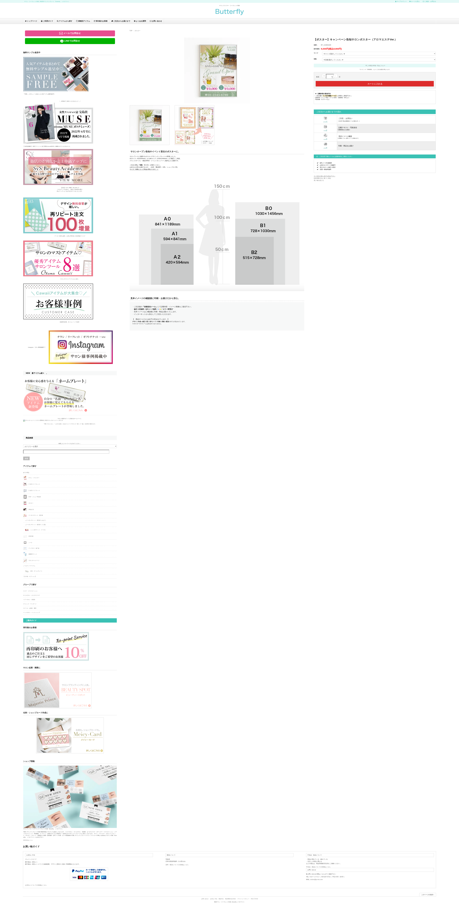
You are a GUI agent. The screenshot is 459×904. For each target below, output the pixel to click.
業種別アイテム (84, 21)
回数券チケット (32, 554)
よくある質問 (140, 21)
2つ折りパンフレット (34, 490)
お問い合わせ (156, 21)
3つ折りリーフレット (34, 484)
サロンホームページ (33, 560)
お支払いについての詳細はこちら (36, 885)
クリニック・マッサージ (29, 604)
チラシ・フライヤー (33, 477)
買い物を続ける (319, 180)
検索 (26, 458)
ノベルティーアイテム (29, 565)
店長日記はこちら (28, 840)
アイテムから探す (65, 21)
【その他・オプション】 (29, 576)
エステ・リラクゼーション (30, 591)
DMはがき (31, 509)
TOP (130, 31)
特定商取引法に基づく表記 (322, 178)
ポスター (137, 31)
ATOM (256, 898)
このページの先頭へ (427, 895)
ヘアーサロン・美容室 (29, 599)
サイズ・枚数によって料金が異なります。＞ (144, 169)
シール (30, 542)
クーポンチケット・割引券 (35, 515)
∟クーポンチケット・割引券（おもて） (35, 520)
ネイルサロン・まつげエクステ (31, 595)
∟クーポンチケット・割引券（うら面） (35, 524)
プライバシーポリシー (243, 898)
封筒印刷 (30, 536)
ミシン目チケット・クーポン (38, 529)
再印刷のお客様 (101, 21)
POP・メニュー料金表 (34, 496)
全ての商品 (26, 472)
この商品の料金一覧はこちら (375, 65)
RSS (252, 898)
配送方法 (221, 898)
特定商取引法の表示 (230, 898)
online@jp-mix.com (316, 879)
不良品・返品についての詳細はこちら (318, 867)
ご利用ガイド (48, 21)
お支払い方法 (213, 898)
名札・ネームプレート (36, 571)
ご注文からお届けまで (121, 21)
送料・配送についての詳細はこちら (177, 865)
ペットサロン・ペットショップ (31, 612)
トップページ (32, 21)
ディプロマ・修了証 (33, 548)
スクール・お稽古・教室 (29, 608)
